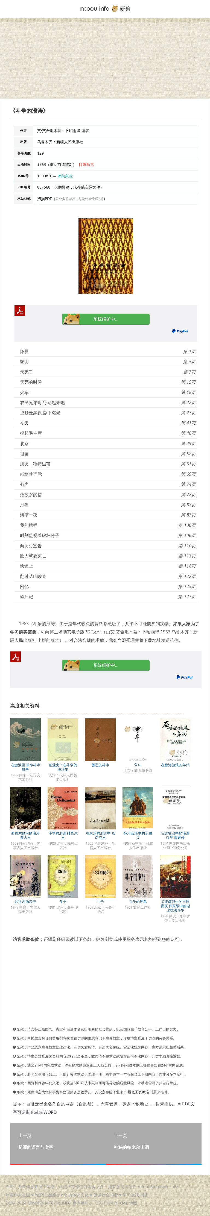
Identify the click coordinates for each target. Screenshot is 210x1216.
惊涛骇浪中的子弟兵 (138, 835)
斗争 (62, 901)
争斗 (137, 764)
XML (123, 1203)
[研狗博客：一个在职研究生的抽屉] (105, 8)
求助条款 (65, 175)
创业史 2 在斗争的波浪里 (63, 767)
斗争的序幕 (138, 901)
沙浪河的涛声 (25, 901)
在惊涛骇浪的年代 (175, 764)
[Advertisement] (105, 60)
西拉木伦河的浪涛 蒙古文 (25, 835)
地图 (133, 1203)
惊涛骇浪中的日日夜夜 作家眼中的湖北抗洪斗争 (175, 906)
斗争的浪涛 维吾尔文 (63, 835)
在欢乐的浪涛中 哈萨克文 (100, 835)
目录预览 (86, 164)
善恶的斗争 (100, 764)
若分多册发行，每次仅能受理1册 (79, 198)
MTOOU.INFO (58, 1203)
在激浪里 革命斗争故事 (25, 767)
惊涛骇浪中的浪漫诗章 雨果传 (175, 835)
